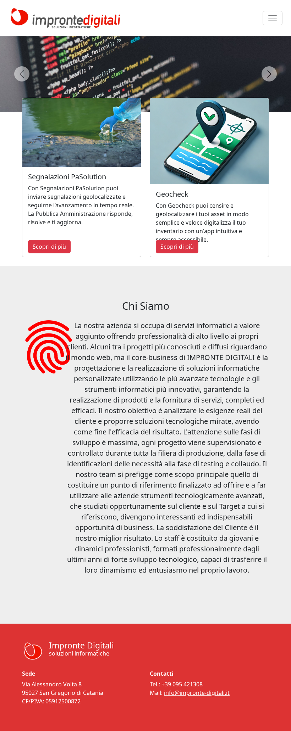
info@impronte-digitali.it (197, 693)
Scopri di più (49, 247)
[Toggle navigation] (272, 18)
